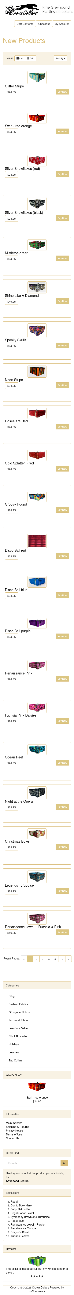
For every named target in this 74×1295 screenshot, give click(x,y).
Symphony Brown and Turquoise (30, 1217)
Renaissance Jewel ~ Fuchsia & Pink (33, 926)
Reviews (11, 1249)
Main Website (14, 1123)
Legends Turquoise (19, 885)
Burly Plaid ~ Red (21, 1209)
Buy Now (62, 91)
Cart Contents (25, 24)
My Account (62, 24)
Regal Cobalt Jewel (22, 1213)
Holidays (14, 1044)
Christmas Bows (17, 841)
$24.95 (11, 92)
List (21, 58)
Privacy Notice (14, 1130)
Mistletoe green (16, 252)
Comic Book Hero (21, 1205)
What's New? (14, 1075)
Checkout (44, 24)
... (62, 959)
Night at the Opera (19, 801)
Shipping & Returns (17, 1127)
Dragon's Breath (20, 1232)
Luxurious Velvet (18, 1028)
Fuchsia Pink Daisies (20, 715)
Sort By (60, 58)
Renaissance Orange (23, 1228)
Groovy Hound (16, 504)
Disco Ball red (15, 550)
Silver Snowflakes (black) (24, 212)
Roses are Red (16, 420)
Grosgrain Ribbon (19, 1012)
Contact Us (12, 1138)
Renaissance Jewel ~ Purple (28, 1224)
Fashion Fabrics (18, 1004)
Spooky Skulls (15, 339)
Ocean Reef (14, 756)
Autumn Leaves (20, 1236)
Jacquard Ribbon (19, 1020)
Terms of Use (14, 1134)
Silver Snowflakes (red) (22, 168)
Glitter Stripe (14, 85)
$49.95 (11, 301)
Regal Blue (17, 1221)
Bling (12, 996)
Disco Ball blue (16, 589)
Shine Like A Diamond (22, 295)
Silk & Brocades (18, 1036)
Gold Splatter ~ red (19, 462)
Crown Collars (40, 1287)
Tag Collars (15, 1060)
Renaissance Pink (18, 672)
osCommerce (37, 1291)
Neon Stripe (14, 379)
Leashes (14, 1052)
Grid (31, 58)
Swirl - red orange (18, 125)
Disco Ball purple (18, 630)
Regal (14, 1201)
